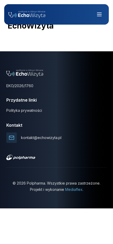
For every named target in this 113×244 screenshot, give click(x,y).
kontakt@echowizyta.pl (41, 137)
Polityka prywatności (24, 110)
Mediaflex (74, 189)
